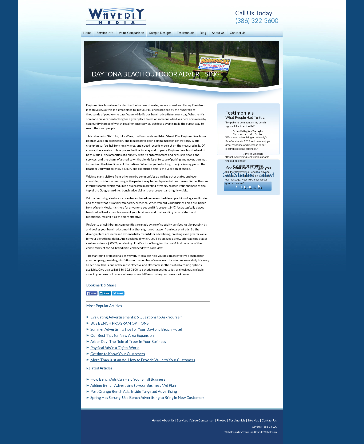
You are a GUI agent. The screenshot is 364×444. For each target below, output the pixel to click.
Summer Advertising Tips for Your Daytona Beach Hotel (136, 329)
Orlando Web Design (265, 432)
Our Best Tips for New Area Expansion (122, 335)
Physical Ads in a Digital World (114, 347)
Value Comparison (131, 33)
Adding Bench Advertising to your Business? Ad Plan (133, 385)
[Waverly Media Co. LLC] (112, 21)
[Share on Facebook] (92, 294)
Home (87, 33)
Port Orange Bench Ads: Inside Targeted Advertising (133, 391)
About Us (218, 33)
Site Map (253, 420)
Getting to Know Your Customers (117, 353)
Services (182, 420)
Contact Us (237, 33)
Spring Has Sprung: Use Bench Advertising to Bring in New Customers (147, 397)
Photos (221, 420)
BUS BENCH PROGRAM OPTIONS (119, 323)
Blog (203, 33)
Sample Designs (160, 33)
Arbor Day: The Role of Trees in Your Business (128, 341)
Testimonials (185, 33)
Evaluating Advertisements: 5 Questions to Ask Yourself (136, 317)
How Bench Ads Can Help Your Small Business (127, 379)
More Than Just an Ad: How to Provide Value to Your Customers (142, 359)
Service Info (105, 33)
